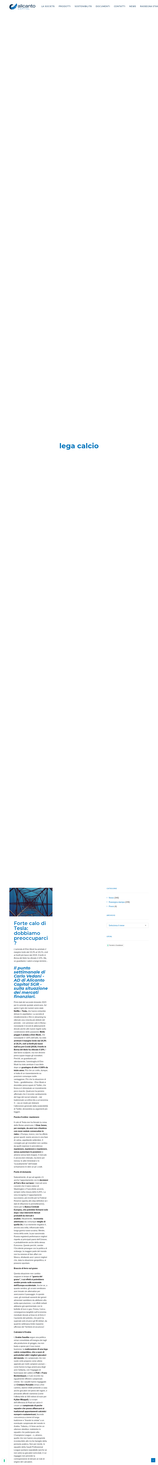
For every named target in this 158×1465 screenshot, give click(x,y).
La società (48, 6)
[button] (30, 902)
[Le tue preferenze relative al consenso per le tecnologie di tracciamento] (4, 1460)
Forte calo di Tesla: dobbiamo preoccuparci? (31, 933)
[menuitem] (48, 6)
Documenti (103, 6)
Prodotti (65, 6)
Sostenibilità (83, 6)
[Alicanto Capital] (22, 6)
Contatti (119, 6)
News (132, 6)
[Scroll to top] (153, 1460)
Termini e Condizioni (116, 945)
